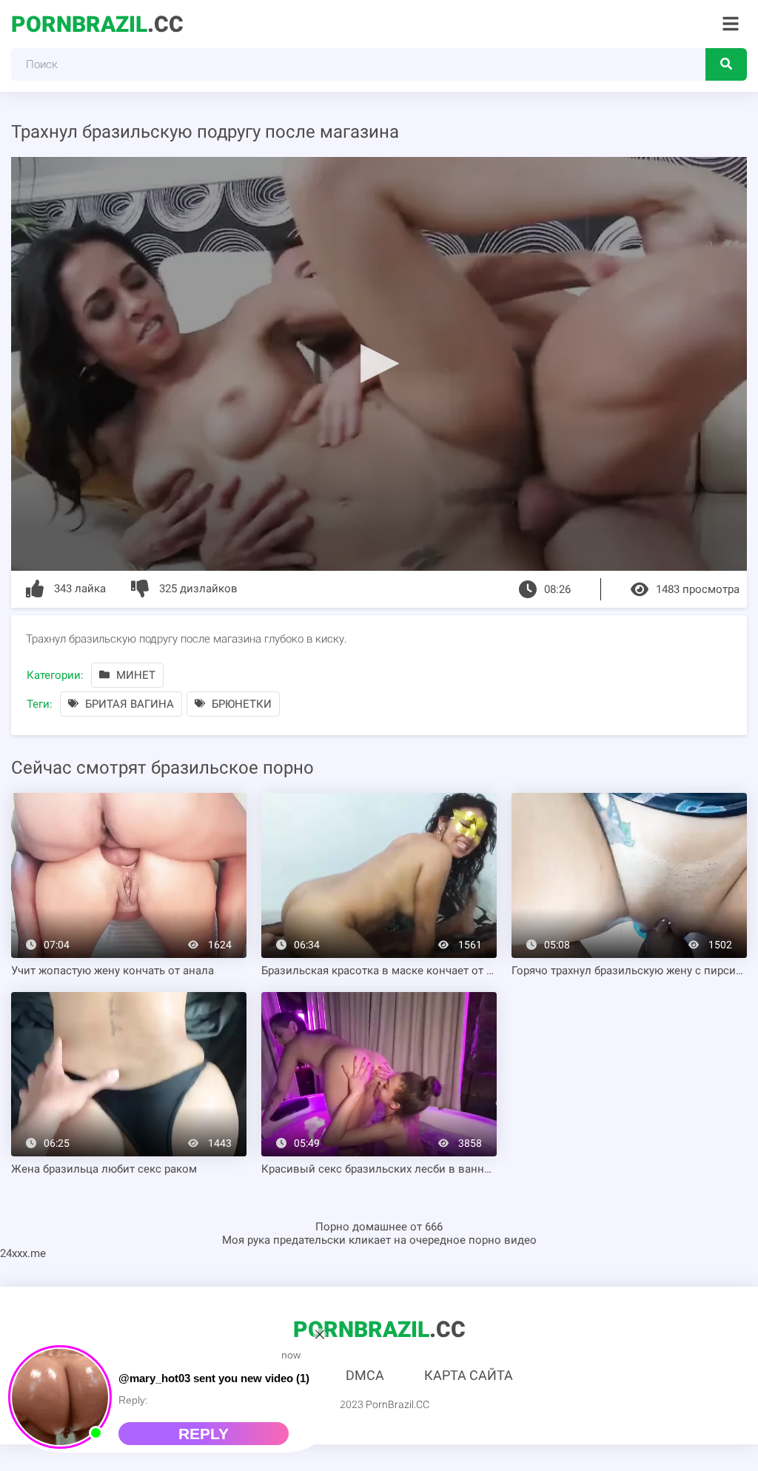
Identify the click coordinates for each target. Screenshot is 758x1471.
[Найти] (726, 64)
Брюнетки (240, 704)
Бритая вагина (128, 704)
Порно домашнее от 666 (379, 1226)
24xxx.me (23, 1253)
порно (485, 1240)
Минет (134, 675)
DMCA (365, 1375)
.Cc (97, 24)
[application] (379, 364)
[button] (379, 362)
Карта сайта (468, 1375)
